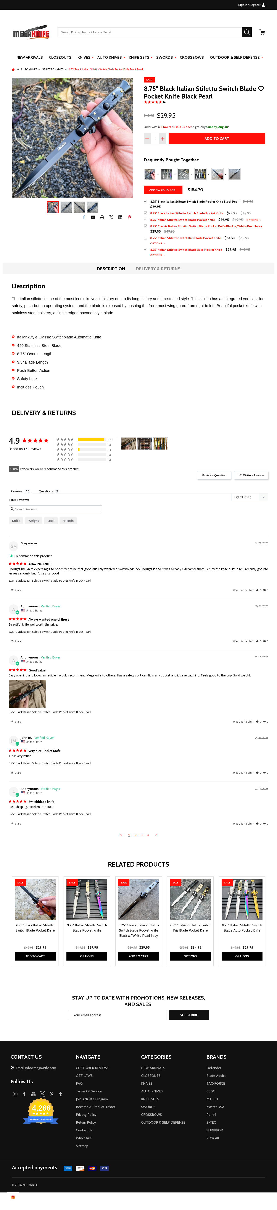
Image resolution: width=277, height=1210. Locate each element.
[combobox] (150, 32)
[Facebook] (84, 217)
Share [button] (17, 590)
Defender (213, 1068)
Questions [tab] (46, 491)
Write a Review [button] (253, 475)
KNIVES (83, 57)
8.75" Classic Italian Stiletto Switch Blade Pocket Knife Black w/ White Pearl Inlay (139, 930)
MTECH (212, 1099)
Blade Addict (216, 1076)
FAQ (79, 1083)
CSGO (211, 1091)
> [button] (156, 835)
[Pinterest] (129, 217)
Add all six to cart (163, 189)
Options (252, 220)
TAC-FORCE (215, 1083)
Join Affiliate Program (92, 1099)
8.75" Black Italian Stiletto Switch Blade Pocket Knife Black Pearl (50, 580)
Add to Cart (217, 138)
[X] (111, 217)
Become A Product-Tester (95, 1107)
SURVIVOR (214, 1130)
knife (16, 521)
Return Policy (86, 1122)
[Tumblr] (60, 1094)
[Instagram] (15, 1094)
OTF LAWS (84, 1076)
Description (111, 268)
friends (68, 521)
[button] (258, 590)
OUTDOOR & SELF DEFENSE (235, 57)
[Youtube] (33, 1094)
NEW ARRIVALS (29, 57)
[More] (93, 57)
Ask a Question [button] (216, 475)
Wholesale (84, 1138)
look (51, 521)
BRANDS (216, 1057)
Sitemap (82, 1146)
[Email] (93, 217)
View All (212, 1138)
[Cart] (262, 32)
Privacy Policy (86, 1115)
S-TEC (211, 1122)
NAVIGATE (88, 1057)
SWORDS (164, 57)
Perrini (211, 1115)
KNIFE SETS (139, 57)
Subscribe (189, 1015)
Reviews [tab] (17, 491)
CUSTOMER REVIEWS (92, 1068)
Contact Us (84, 1130)
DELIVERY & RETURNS (158, 268)
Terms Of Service (89, 1091)
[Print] (102, 217)
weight (33, 521)
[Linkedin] (120, 217)
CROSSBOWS (192, 57)
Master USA (215, 1107)
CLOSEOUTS (60, 57)
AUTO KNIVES (109, 57)
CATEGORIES (156, 1057)
